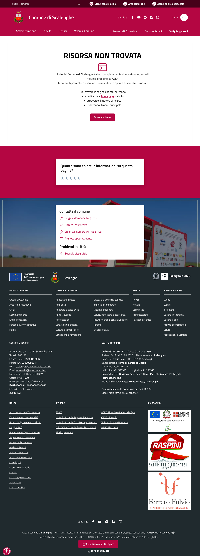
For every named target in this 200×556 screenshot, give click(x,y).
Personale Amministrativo (22, 325)
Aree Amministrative (20, 304)
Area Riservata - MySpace (100, 544)
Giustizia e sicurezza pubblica (108, 299)
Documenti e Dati (18, 315)
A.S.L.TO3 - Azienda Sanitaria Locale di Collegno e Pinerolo (86, 427)
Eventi (167, 299)
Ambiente (61, 304)
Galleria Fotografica (174, 315)
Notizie (136, 304)
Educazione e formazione (68, 335)
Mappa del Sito (17, 487)
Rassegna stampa (142, 320)
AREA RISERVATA (100, 551)
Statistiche (15, 482)
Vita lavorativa (101, 330)
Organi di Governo (18, 299)
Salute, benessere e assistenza (109, 315)
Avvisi (136, 299)
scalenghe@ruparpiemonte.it (31, 370)
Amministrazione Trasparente (24, 412)
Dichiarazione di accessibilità (23, 417)
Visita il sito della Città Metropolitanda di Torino (80, 422)
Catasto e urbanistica (67, 325)
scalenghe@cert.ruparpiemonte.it (33, 366)
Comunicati (138, 309)
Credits (13, 472)
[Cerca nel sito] (184, 17)
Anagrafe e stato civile (67, 309)
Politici (12, 330)
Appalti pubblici (63, 315)
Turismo (97, 325)
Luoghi (167, 304)
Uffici (12, 309)
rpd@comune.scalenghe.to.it (123, 393)
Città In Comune (161, 532)
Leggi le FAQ (15, 427)
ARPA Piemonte (109, 427)
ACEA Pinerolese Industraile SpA (118, 412)
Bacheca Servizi (17, 447)
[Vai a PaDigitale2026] (171, 276)
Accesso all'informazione (125, 31)
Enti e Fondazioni (18, 320)
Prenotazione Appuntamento (24, 432)
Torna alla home (102, 117)
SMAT (59, 412)
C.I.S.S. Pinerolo (109, 417)
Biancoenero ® (112, 537)
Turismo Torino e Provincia (114, 422)
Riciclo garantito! (64, 432)
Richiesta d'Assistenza (20, 442)
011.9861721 (20, 355)
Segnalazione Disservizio (22, 437)
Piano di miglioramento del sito (25, 422)
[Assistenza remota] (173, 532)
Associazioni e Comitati (175, 335)
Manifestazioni (140, 315)
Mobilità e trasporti (103, 309)
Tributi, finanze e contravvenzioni (111, 320)
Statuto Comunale (18, 452)
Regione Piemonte (20, 3)
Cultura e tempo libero (67, 330)
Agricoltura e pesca (65, 299)
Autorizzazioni (63, 320)
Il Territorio (169, 309)
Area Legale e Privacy (20, 457)
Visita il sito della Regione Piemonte (74, 417)
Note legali (15, 462)
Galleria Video (171, 320)
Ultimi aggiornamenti (20, 477)
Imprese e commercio (105, 304)
